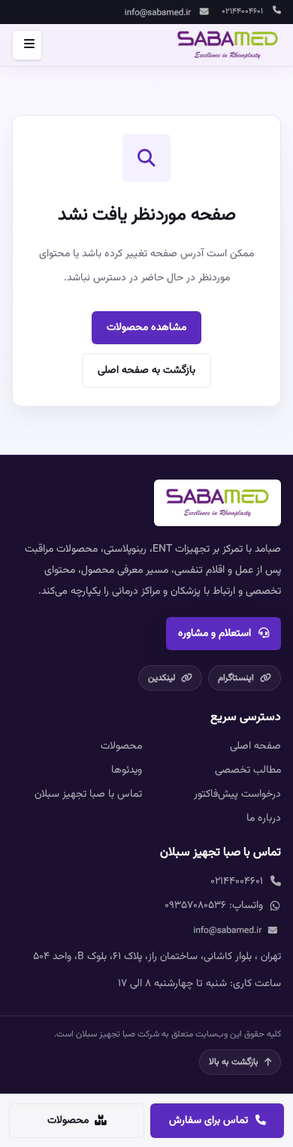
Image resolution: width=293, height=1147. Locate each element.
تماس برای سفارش (208, 1120)
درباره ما (263, 818)
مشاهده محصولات (146, 327)
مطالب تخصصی (248, 770)
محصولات (121, 746)
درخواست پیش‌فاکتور (237, 794)
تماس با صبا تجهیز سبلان (88, 794)
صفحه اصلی (255, 746)
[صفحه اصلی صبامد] (227, 45)
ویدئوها (126, 770)
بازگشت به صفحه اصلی (146, 370)
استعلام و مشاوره (214, 633)
